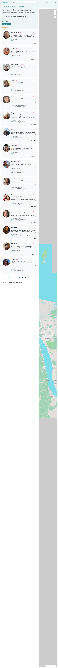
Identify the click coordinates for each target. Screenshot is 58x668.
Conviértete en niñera (47, 2)
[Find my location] (55, 17)
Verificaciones (12, 6)
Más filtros (21, 6)
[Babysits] (5, 2)
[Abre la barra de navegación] (55, 2)
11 (25, 277)
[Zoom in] (55, 11)
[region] (48, 338)
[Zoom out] (55, 13)
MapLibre (47, 665)
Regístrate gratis (6, 24)
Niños (5, 6)
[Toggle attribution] (56, 666)
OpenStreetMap (52, 665)
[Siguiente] (28, 277)
